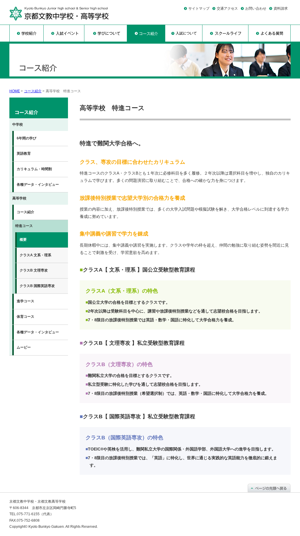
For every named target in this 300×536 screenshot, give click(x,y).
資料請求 (281, 8)
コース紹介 (33, 91)
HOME (14, 91)
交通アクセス (227, 8)
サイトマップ (198, 8)
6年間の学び (26, 138)
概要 (23, 240)
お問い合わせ (255, 8)
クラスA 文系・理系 (35, 255)
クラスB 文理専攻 (34, 270)
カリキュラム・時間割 (34, 169)
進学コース (25, 301)
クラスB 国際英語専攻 (37, 286)
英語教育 (24, 153)
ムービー (24, 347)
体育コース (25, 317)
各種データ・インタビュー (38, 184)
